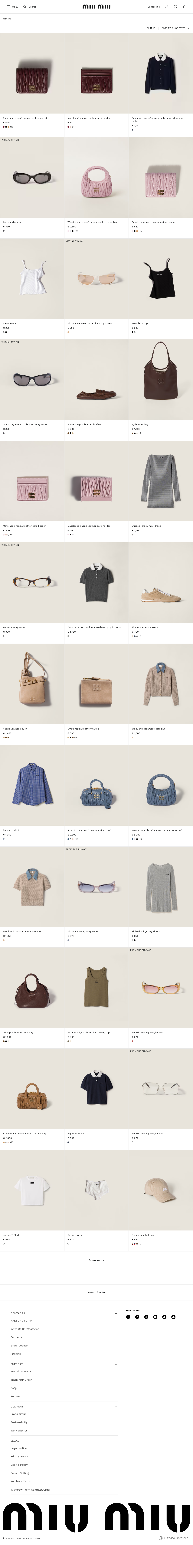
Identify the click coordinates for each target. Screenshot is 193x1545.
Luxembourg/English (177, 1538)
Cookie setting (20, 1473)
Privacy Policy (19, 1456)
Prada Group (19, 1413)
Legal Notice (19, 1448)
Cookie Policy (19, 1464)
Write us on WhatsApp (25, 1328)
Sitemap (16, 1353)
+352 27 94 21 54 (21, 1320)
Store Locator (20, 1345)
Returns (15, 1396)
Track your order (21, 1379)
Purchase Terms (21, 1481)
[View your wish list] (175, 7)
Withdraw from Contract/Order (30, 1489)
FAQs (14, 1388)
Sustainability (19, 1422)
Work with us (19, 1430)
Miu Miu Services (21, 1371)
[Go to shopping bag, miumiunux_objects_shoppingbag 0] (184, 7)
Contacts (16, 1337)
